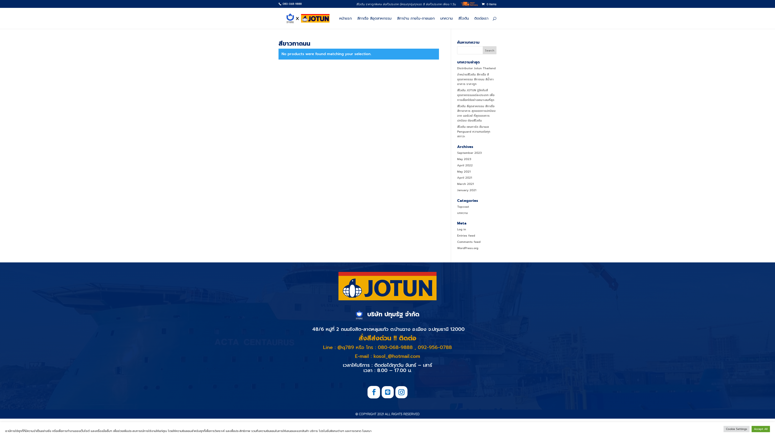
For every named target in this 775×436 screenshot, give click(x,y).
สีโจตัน (463, 19)
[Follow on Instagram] (401, 392)
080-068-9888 (292, 4)
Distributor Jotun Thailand (476, 68)
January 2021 (466, 190)
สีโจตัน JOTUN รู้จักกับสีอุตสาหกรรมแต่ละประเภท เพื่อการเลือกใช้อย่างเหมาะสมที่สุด (475, 95)
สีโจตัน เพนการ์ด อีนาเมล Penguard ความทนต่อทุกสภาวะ (473, 132)
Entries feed (466, 236)
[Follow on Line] (388, 392)
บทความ (446, 19)
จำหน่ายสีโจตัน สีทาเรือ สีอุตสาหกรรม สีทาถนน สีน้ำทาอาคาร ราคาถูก (475, 79)
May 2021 (464, 172)
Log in (461, 229)
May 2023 (464, 159)
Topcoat (463, 207)
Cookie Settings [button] (736, 429)
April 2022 (465, 165)
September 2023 (469, 153)
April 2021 (464, 178)
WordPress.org (467, 248)
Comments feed (469, 242)
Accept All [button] (761, 429)
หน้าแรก (345, 19)
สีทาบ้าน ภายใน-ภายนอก (416, 19)
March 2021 (465, 184)
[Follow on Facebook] (374, 392)
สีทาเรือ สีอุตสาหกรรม (374, 19)
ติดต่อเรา (481, 19)
